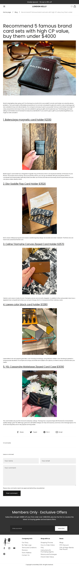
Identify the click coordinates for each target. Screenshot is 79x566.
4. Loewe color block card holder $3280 (25, 304)
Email (60, 432)
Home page (7, 12)
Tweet (35, 432)
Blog (16, 12)
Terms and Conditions (29, 547)
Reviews (25, 550)
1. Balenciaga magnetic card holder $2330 (27, 119)
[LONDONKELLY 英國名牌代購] (39, 6)
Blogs (61, 542)
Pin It (48, 432)
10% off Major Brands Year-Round (66, 548)
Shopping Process (47, 542)
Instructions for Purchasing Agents (47, 551)
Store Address (26, 552)
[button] (4, 6)
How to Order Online (48, 545)
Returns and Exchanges (49, 554)
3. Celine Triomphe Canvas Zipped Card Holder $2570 (33, 244)
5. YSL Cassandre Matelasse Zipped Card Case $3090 (33, 366)
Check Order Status (47, 557)
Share (22, 432)
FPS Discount (64, 545)
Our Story (25, 542)
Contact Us (25, 555)
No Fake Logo (27, 545)
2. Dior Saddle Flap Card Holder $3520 (24, 183)
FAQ (42, 547)
